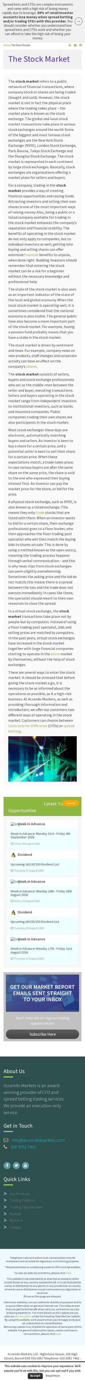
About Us (16, 1220)
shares (31, 366)
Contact (15, 1227)
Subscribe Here (43, 1034)
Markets (15, 1213)
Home (7, 45)
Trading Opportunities (26, 1207)
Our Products (20, 1193)
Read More (53, 1376)
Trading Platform (22, 1200)
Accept (35, 1376)
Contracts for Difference (27, 725)
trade (40, 512)
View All (70, 803)
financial (31, 254)
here (68, 1273)
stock (55, 653)
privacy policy (23, 1316)
